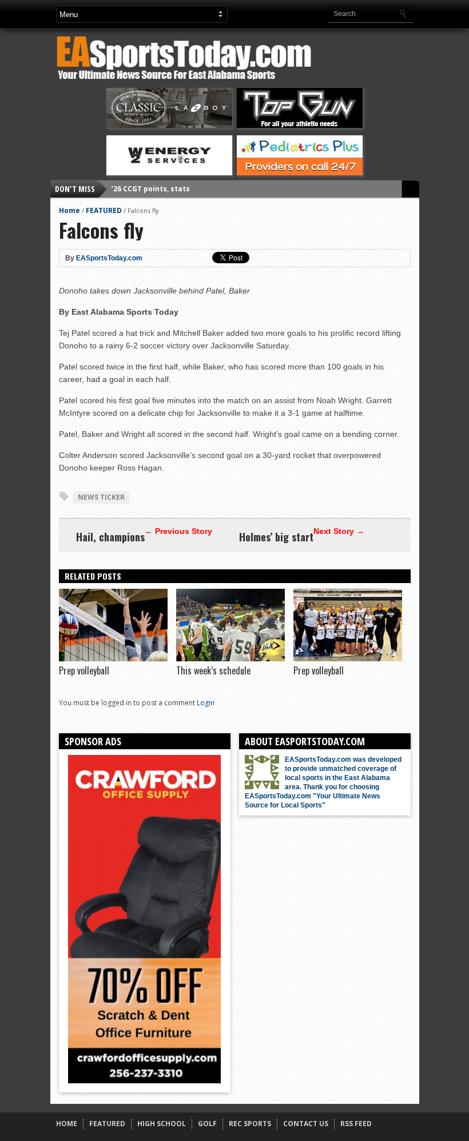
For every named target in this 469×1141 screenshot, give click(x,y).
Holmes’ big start (276, 537)
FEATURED (104, 210)
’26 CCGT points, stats (151, 189)
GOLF (207, 1123)
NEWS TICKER (101, 497)
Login (205, 703)
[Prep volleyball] (113, 658)
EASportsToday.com (109, 258)
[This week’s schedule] (230, 658)
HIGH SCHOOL (161, 1123)
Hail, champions (110, 537)
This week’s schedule (213, 670)
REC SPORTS (250, 1123)
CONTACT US (305, 1123)
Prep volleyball (84, 670)
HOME (66, 1123)
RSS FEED (356, 1123)
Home (69, 210)
